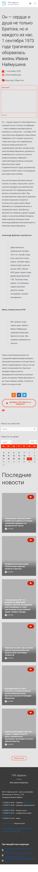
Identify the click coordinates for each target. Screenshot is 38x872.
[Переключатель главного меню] (30, 4)
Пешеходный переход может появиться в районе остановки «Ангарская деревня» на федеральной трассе (18, 522)
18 (8, 459)
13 (19, 456)
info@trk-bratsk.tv (29, 802)
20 (19, 459)
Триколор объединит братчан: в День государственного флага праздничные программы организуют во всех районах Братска (19, 736)
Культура (9, 80)
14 (24, 456)
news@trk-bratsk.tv (8, 808)
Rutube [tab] (4, 115)
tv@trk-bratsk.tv (7, 823)
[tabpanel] (19, 101)
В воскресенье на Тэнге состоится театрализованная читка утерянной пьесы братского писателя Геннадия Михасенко (18, 693)
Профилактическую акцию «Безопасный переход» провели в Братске (16, 566)
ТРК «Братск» (13, 3)
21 (24, 459)
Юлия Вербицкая (13, 75)
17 (3, 459)
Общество (19, 80)
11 (8, 456)
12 (14, 456)
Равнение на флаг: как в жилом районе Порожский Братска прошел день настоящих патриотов (19, 651)
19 (14, 459)
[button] (35, 3)
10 (3, 456)
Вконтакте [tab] (5, 87)
